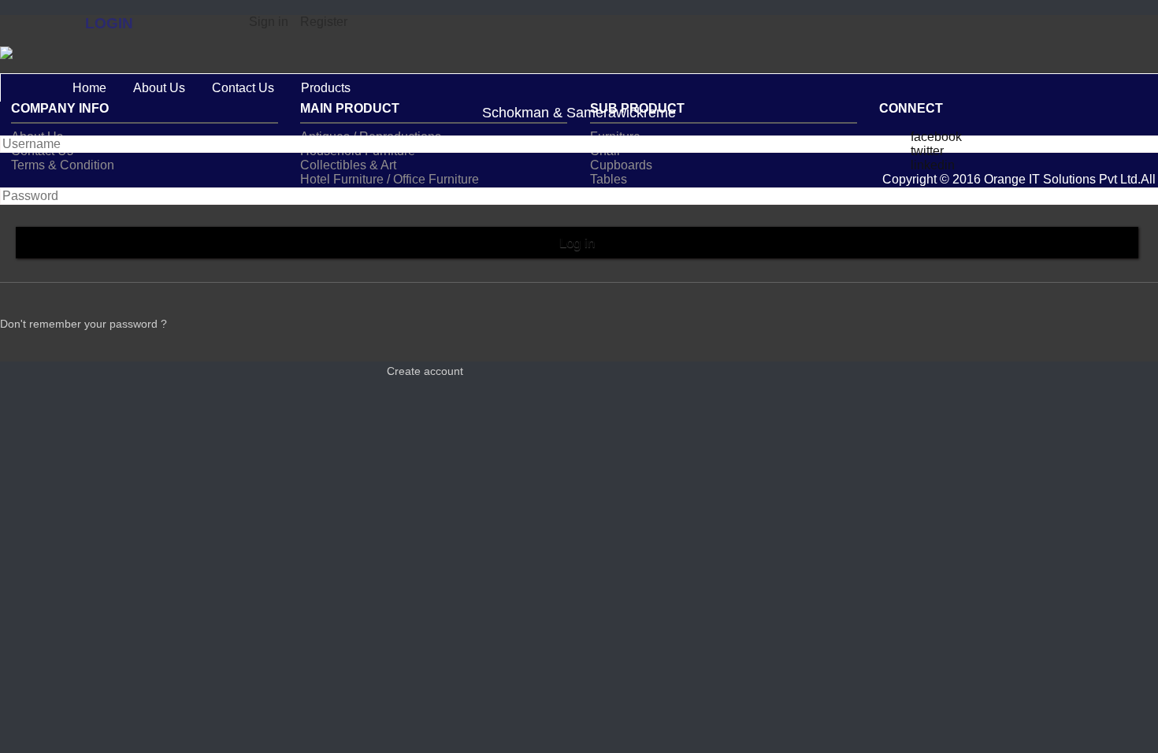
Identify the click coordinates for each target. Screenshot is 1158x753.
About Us (159, 88)
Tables (608, 179)
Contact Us (243, 88)
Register (323, 21)
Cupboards (621, 165)
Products (326, 88)
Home (89, 88)
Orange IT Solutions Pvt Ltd (1061, 179)
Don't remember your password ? (83, 323)
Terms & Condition (62, 165)
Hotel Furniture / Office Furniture (389, 179)
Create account (425, 371)
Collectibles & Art (348, 165)
